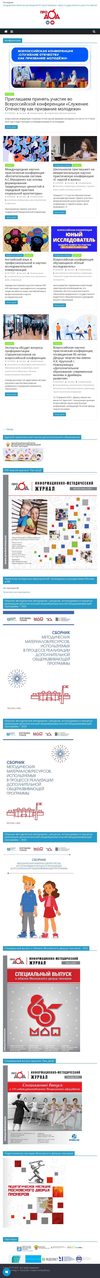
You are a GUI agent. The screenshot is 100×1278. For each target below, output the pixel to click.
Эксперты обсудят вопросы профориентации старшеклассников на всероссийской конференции (25, 353)
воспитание (11, 200)
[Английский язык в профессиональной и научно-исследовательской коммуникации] (26, 227)
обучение (32, 371)
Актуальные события (62, 165)
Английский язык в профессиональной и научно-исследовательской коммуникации (26, 264)
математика (80, 186)
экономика (69, 190)
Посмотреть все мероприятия (16, 592)
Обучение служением (67, 113)
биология (59, 186)
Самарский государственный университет (69, 276)
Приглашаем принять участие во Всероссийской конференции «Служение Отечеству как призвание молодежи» (46, 104)
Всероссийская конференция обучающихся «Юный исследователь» (73, 262)
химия (61, 190)
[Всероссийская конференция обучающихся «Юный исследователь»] (74, 227)
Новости (9, 94)
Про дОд (22, 113)
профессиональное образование (18, 375)
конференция (52, 113)
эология (78, 190)
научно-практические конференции (67, 392)
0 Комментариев (36, 113)
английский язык (13, 276)
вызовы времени (61, 385)
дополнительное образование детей (67, 388)
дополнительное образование (67, 273)
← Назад (8, 429)
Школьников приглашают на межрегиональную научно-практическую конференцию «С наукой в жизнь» (73, 174)
